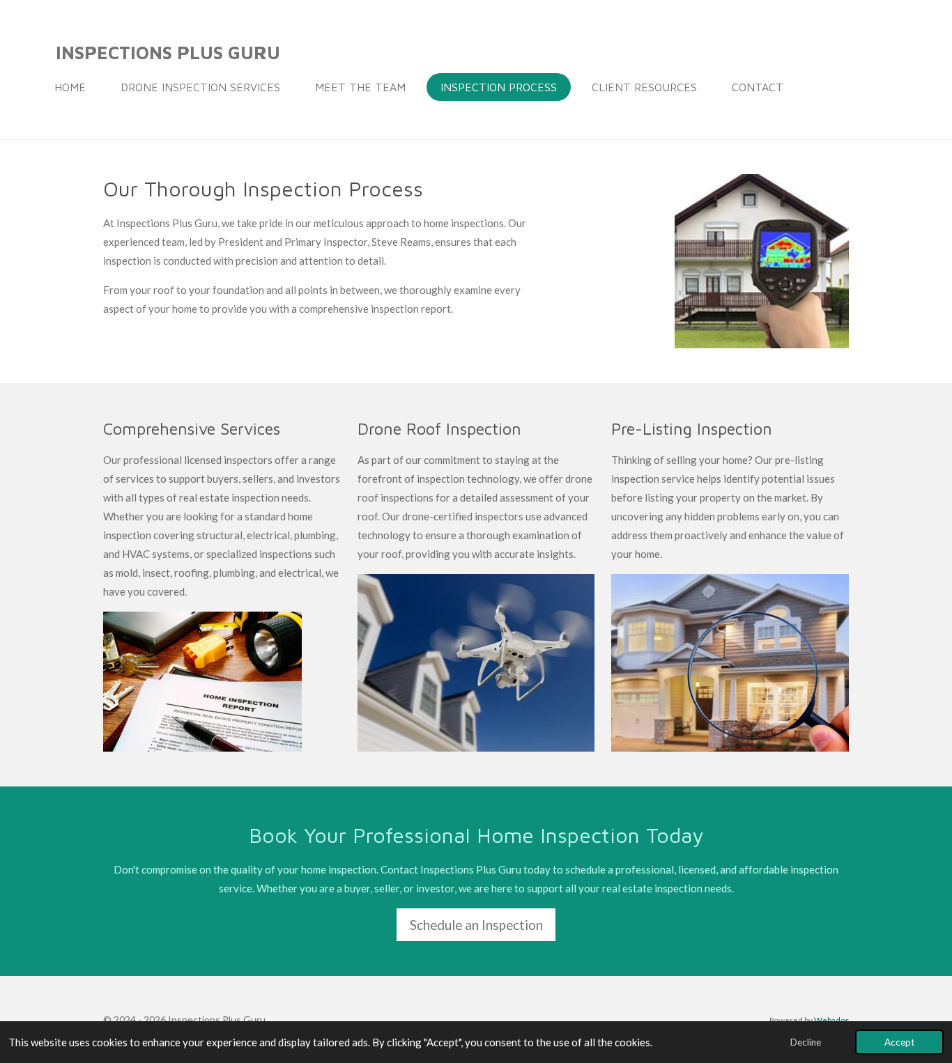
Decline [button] (805, 1042)
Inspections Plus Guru (168, 52)
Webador (831, 1020)
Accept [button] (899, 1042)
